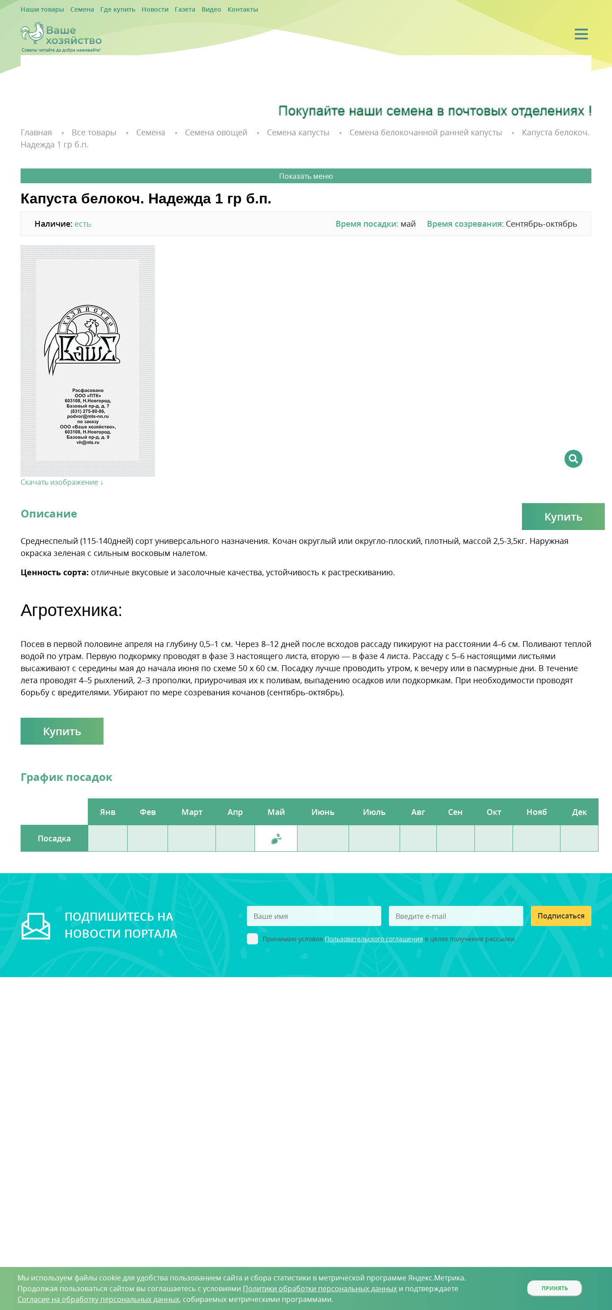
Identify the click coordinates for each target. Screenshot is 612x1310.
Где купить (104, 9)
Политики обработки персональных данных (320, 1288)
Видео (184, 9)
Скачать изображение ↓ (62, 469)
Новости (136, 9)
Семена (73, 9)
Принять (555, 1288)
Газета (161, 9)
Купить (563, 503)
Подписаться (561, 902)
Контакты (211, 9)
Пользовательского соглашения (374, 925)
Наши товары (39, 9)
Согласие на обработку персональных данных (98, 1299)
